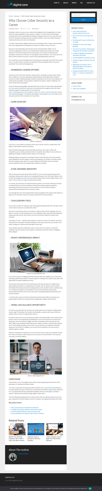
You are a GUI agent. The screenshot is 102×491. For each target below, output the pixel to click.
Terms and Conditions (79, 88)
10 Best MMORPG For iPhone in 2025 (84, 58)
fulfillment (48, 297)
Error (74, 3)
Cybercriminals (48, 388)
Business (36, 28)
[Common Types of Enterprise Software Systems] (35, 429)
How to (56, 3)
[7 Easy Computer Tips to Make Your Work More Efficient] (54, 429)
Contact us (91, 3)
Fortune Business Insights (20, 180)
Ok (90, 488)
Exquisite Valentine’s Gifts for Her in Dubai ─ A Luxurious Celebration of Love (83, 73)
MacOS (65, 3)
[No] (100, 488)
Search (83, 19)
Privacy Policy (77, 86)
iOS (81, 3)
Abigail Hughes (14, 28)
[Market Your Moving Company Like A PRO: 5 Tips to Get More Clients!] (17, 429)
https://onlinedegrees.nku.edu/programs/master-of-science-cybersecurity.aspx (33, 92)
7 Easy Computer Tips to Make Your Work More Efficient (53, 438)
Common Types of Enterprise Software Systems (33, 438)
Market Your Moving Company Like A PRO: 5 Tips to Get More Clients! (16, 438)
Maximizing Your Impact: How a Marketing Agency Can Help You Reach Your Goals (82, 66)
